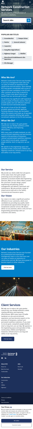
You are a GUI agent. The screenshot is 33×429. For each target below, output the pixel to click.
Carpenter (7, 46)
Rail (2, 382)
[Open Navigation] (30, 2)
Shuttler (23, 53)
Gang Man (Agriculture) (11, 50)
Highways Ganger (10, 53)
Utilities (3, 385)
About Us (3, 366)
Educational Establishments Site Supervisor (14, 58)
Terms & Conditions (6, 397)
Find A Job (20, 366)
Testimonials (4, 371)
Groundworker (9, 38)
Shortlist (20, 369)
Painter (6, 42)
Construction (4, 380)
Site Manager (8, 63)
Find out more (8, 267)
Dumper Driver (23, 38)
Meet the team (5, 369)
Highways (3, 387)
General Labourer (19, 42)
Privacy (3, 400)
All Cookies (16, 420)
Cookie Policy (12, 414)
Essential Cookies (16, 425)
